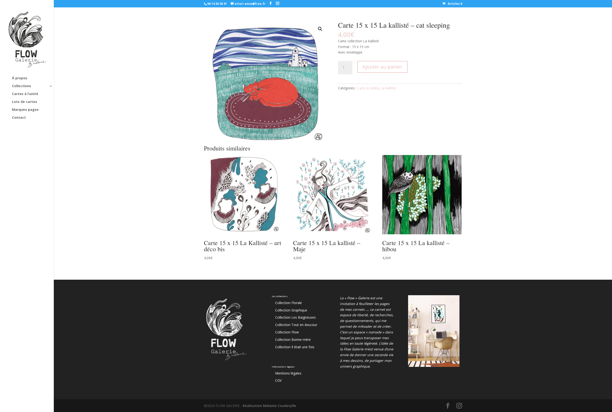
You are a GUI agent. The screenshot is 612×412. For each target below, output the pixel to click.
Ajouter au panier (382, 67)
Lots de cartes (24, 102)
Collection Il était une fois (294, 347)
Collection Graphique (291, 310)
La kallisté (388, 88)
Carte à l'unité (368, 88)
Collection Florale (288, 302)
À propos (19, 78)
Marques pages (25, 110)
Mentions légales (288, 373)
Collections (21, 86)
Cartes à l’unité (25, 94)
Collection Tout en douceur (296, 324)
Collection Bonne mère (293, 339)
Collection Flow (287, 332)
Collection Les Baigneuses (295, 317)
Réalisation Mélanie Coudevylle (269, 405)
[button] (320, 29)
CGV (278, 380)
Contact (19, 118)
